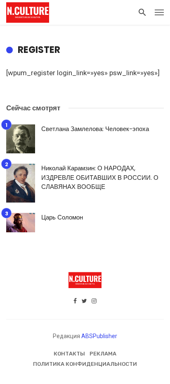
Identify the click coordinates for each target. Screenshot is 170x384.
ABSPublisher (99, 336)
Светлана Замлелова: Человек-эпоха (95, 128)
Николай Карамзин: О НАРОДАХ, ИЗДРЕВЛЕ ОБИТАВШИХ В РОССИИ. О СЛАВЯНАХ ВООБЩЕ (99, 177)
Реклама (103, 354)
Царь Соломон (62, 217)
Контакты (69, 354)
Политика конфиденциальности (85, 364)
